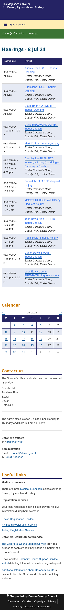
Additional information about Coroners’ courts (28, 570)
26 (40, 345)
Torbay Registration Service (18, 530)
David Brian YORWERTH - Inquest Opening (40, 107)
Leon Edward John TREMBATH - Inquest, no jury (42, 273)
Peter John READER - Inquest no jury (42, 183)
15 (6, 338)
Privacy (52, 601)
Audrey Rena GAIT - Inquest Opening (41, 70)
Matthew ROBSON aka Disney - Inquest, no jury (42, 202)
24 (23, 345)
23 (14, 345)
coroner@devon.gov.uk (23, 453)
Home (5, 33)
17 (23, 338)
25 (32, 345)
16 (14, 338)
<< (3, 312)
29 (6, 352)
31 (23, 352)
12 (40, 332)
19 (40, 338)
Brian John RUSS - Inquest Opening (40, 89)
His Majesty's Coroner (16, 4)
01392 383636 (14, 457)
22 (6, 345)
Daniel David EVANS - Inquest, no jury (38, 254)
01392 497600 (14, 442)
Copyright (39, 601)
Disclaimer (14, 601)
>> (60, 312)
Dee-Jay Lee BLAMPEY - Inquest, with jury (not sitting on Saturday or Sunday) (42, 162)
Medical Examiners (31, 489)
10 (23, 332)
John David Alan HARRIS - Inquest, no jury (40, 221)
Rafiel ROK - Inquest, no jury (41, 238)
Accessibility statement (38, 606)
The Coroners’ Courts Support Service (24, 544)
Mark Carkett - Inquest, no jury (42, 143)
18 (32, 338)
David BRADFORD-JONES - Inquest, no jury (41, 126)
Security (17, 606)
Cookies (26, 601)
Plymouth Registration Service (19, 524)
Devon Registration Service (18, 519)
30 (14, 352)
